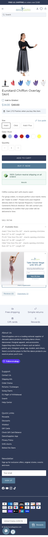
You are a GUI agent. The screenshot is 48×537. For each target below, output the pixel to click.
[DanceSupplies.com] (23, 9)
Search (4, 398)
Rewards (5, 417)
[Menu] (2, 8)
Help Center (7, 402)
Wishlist (5, 424)
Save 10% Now (35, 276)
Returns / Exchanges (10, 387)
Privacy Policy (7, 440)
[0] (41, 9)
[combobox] (24, 15)
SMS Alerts (7, 444)
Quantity (5, 143)
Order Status (7, 383)
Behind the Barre (9, 448)
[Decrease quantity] (4, 148)
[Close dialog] (45, 254)
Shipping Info (7, 379)
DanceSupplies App (10, 436)
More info (24, 182)
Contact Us (6, 375)
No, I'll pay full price (35, 278)
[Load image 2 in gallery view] (24, 54)
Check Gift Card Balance (11, 432)
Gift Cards (6, 428)
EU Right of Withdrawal (12, 394)
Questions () (23, 293)
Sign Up (8, 480)
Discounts (6, 420)
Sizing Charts (7, 391)
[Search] (4, 14)
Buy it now (24, 166)
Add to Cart (24, 158)
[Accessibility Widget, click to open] (13, 531)
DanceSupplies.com (14, 527)
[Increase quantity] (18, 148)
